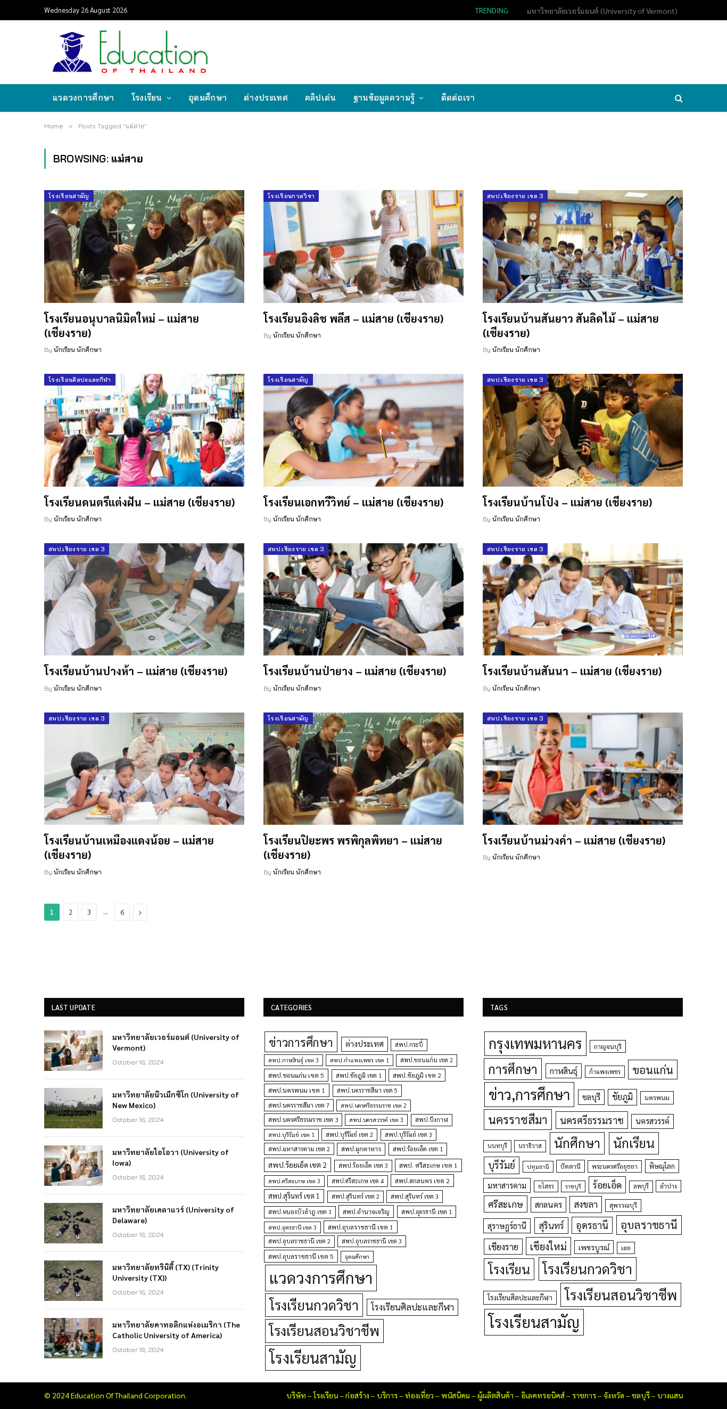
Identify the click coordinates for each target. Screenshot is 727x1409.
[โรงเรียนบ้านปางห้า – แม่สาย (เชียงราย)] (144, 599)
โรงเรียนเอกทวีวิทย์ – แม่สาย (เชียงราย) (353, 502)
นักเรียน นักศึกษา (78, 350)
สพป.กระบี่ (409, 1044)
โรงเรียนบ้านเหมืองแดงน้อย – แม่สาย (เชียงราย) (129, 847)
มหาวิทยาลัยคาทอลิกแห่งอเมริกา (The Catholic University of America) (176, 1330)
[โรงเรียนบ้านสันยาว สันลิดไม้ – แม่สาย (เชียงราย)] (583, 246)
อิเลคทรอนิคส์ (543, 1395)
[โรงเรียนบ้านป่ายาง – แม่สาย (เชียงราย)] (363, 599)
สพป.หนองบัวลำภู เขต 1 (300, 1212)
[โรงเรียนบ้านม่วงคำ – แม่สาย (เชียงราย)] (583, 768)
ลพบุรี (641, 1186)
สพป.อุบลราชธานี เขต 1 (360, 1227)
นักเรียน (634, 1142)
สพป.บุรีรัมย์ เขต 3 (408, 1134)
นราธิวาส (530, 1146)
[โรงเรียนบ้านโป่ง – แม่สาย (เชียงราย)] (583, 430)
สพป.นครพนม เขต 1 (296, 1090)
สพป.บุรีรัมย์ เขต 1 (291, 1134)
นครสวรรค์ (652, 1121)
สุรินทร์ (551, 1225)
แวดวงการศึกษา (83, 98)
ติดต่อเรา (458, 98)
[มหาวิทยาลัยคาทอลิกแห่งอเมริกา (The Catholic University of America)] (73, 1338)
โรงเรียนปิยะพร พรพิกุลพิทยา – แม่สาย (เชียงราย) (352, 847)
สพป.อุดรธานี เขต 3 (292, 1227)
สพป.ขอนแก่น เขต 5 (296, 1075)
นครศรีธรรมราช (592, 1120)
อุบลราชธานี (649, 1224)
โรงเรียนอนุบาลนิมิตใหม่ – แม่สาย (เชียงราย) (121, 326)
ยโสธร (546, 1186)
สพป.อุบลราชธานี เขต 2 (299, 1241)
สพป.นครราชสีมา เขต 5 (367, 1090)
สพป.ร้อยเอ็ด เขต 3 (363, 1165)
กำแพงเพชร (605, 1072)
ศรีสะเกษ (505, 1204)
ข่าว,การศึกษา (529, 1094)
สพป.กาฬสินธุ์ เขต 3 (293, 1059)
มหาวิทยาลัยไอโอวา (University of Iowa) (170, 1157)
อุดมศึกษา (207, 98)
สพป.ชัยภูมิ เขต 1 (359, 1075)
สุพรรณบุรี (623, 1205)
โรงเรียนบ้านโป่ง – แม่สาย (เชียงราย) (567, 502)
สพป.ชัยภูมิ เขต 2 (417, 1075)
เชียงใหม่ (548, 1246)
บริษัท (296, 1395)
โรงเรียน (146, 98)
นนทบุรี (497, 1146)
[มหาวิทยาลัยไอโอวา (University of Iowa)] (73, 1165)
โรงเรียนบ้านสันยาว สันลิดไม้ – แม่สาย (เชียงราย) (571, 326)
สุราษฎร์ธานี (507, 1225)
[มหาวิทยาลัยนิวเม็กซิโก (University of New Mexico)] (73, 1108)
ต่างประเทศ (266, 98)
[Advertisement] (488, 51)
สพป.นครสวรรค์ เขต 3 (376, 1120)
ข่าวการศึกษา (301, 1042)
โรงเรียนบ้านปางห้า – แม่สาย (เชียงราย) (135, 671)
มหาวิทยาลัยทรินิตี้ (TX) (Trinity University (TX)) (165, 1272)
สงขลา (586, 1204)
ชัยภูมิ (622, 1096)
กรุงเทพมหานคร (535, 1043)
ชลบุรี (591, 1097)
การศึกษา (513, 1069)
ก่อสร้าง (357, 1395)
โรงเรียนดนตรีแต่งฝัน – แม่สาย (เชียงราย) (139, 502)
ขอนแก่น (652, 1069)
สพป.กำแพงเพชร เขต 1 (359, 1060)
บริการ (387, 1395)
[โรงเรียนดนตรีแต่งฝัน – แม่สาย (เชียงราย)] (144, 430)
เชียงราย (503, 1246)
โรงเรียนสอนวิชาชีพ (324, 1330)
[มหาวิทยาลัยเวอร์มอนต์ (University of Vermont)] (73, 1050)
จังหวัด (614, 1395)
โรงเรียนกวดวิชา (291, 196)
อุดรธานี (592, 1225)
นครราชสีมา (518, 1119)
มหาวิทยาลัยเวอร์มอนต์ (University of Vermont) (175, 1042)
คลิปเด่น (320, 98)
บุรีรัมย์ (501, 1165)
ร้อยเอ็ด (607, 1184)
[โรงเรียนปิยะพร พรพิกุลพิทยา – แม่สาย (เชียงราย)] (363, 768)
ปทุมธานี (538, 1166)
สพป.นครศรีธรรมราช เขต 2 (374, 1105)
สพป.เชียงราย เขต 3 (515, 196)
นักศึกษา (577, 1142)
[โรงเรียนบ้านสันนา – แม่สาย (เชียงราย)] (583, 599)
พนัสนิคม (455, 1395)
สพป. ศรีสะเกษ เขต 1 (428, 1165)
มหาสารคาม (507, 1185)
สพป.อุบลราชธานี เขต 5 (301, 1256)
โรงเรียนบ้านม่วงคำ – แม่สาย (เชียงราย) (574, 840)
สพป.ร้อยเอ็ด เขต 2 (297, 1164)
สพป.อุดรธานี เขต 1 (426, 1212)
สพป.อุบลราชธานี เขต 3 (372, 1241)
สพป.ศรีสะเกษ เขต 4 (358, 1181)
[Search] (678, 98)
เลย (626, 1247)
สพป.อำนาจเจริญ (366, 1211)
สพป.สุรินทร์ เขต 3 (415, 1196)
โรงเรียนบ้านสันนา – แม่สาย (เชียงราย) (572, 671)
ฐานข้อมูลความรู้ (384, 98)
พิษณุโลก (662, 1165)
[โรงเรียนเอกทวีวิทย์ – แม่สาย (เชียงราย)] (363, 430)
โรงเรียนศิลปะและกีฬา (79, 379)
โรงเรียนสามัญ (68, 196)
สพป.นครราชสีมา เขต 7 (298, 1105)
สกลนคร (548, 1204)
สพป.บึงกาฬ (431, 1120)
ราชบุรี (573, 1186)
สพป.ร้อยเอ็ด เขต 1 (418, 1149)
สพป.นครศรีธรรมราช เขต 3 (303, 1119)
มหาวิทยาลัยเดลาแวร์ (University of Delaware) (173, 1215)
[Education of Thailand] (130, 52)
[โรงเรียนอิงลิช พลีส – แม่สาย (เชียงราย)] (363, 246)
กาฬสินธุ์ (563, 1071)
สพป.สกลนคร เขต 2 (422, 1180)
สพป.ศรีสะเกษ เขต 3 (294, 1180)
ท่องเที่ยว (419, 1395)
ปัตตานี (570, 1166)
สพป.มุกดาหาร (361, 1148)
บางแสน (670, 1395)
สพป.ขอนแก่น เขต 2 (426, 1060)
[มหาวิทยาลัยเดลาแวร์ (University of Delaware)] (73, 1223)
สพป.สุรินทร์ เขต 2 (355, 1196)
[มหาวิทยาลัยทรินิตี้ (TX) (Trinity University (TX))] (73, 1280)
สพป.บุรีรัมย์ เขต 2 (349, 1134)
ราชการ (584, 1395)
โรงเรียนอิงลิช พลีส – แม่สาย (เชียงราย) (353, 318)
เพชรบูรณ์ (594, 1247)
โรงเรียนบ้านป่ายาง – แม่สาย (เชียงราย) (354, 671)
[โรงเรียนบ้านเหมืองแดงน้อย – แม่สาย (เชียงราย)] (144, 768)
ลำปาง (668, 1186)
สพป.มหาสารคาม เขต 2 (299, 1149)
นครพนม (657, 1097)
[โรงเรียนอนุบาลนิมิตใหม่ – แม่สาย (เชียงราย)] (144, 246)
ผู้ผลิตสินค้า (495, 1395)
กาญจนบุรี (608, 1046)
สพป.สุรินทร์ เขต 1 (294, 1195)
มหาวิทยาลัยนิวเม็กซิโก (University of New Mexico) (598, 10)
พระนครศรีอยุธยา (615, 1166)
